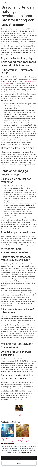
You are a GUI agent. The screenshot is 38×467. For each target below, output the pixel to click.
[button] (34, 2)
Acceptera (19, 458)
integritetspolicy (26, 453)
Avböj (19, 463)
